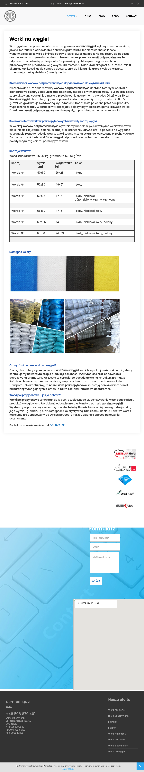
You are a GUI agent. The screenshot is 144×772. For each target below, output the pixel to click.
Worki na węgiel (116, 751)
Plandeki (113, 721)
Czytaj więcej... (68, 769)
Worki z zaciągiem (118, 745)
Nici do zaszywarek (118, 715)
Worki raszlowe (116, 709)
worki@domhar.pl (74, 3)
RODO (115, 16)
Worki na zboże (116, 739)
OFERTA (71, 16)
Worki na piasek (117, 733)
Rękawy (112, 727)
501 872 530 (57, 425)
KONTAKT (131, 16)
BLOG (102, 16)
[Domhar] (10, 16)
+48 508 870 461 (19, 3)
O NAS (88, 16)
